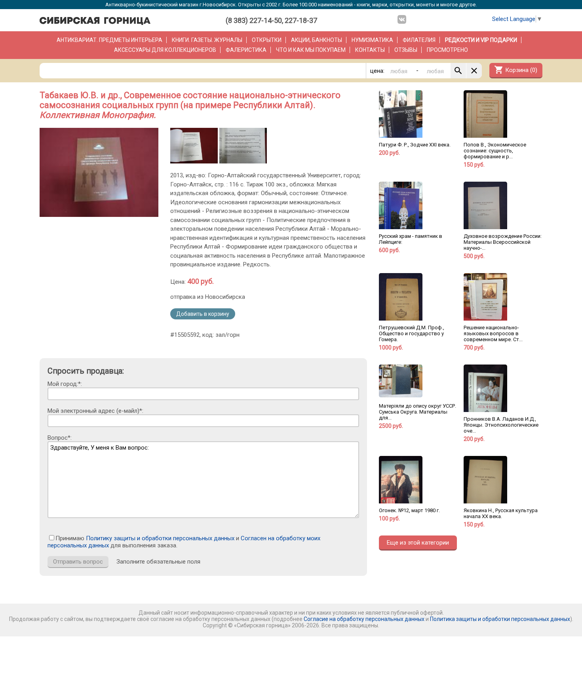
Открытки (266, 40)
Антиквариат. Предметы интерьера (109, 40)
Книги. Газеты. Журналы (207, 40)
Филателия (419, 40)
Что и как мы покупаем (311, 50)
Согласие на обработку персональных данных (364, 619)
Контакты (370, 50)
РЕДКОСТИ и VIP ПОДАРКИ (481, 40)
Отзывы (405, 50)
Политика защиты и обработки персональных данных (500, 619)
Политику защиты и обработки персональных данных (160, 538)
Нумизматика (372, 40)
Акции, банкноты (316, 40)
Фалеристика (246, 50)
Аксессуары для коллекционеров (165, 50)
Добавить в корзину (202, 314)
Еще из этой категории (418, 542)
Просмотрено (447, 50)
